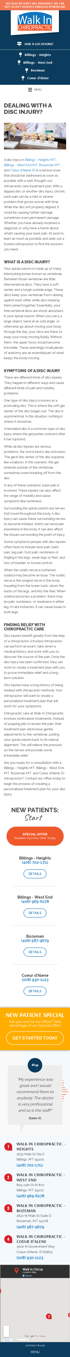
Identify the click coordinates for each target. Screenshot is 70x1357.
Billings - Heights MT (40, 160)
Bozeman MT (49, 165)
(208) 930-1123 (35, 979)
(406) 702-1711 (35, 862)
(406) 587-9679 (35, 940)
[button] (35, 873)
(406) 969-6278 (35, 901)
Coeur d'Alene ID (22, 170)
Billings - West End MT (21, 165)
